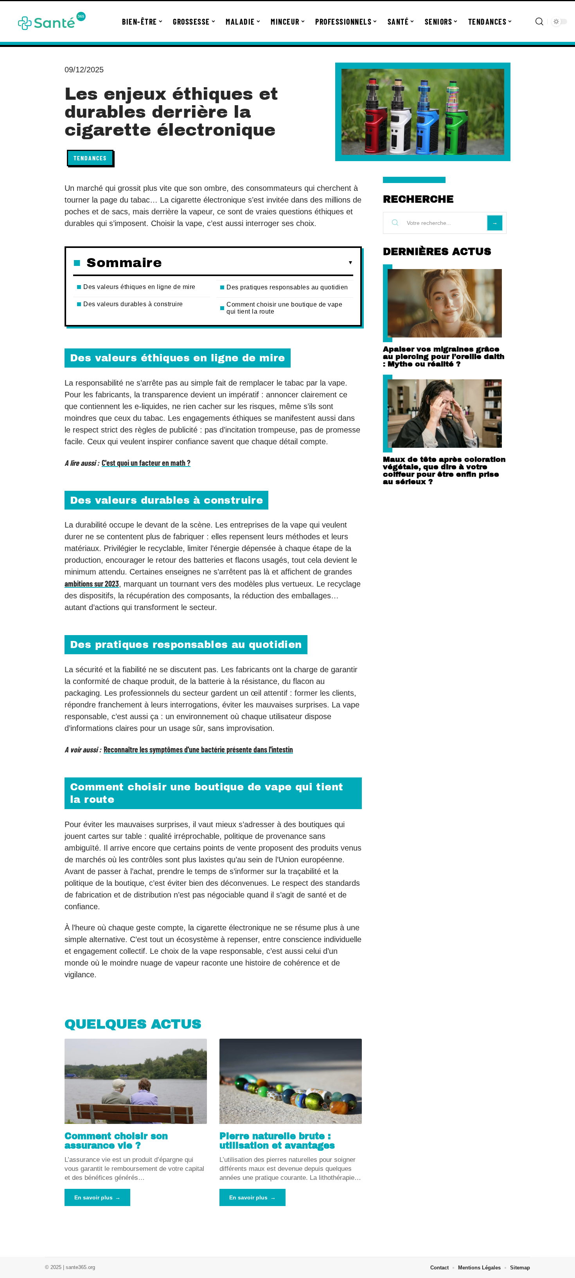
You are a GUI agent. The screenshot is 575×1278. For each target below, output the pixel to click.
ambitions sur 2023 (92, 583)
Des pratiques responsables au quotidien (287, 287)
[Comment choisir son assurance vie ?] (136, 1081)
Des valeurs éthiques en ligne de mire (139, 287)
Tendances (90, 158)
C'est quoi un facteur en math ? (146, 462)
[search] (539, 21)
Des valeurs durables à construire (133, 304)
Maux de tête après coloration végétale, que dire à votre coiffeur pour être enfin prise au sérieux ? (444, 470)
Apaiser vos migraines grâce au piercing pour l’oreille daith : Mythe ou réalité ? (444, 356)
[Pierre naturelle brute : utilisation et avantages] (290, 1081)
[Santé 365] (52, 21)
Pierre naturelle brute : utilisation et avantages (277, 1141)
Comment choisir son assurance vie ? (116, 1141)
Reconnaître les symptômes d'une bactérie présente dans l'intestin (198, 749)
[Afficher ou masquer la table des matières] (257, 262)
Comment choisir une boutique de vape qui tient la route (284, 308)
